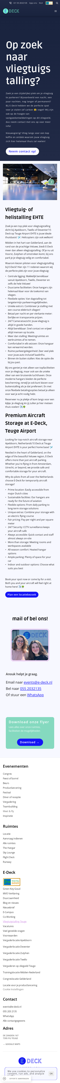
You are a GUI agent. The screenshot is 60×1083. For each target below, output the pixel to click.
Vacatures (8, 926)
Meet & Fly (8, 811)
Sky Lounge (9, 852)
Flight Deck (8, 857)
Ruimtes (10, 826)
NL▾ (41, 3)
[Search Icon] (57, 3)
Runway (7, 862)
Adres (8, 1028)
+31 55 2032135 (20, 3)
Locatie (6, 833)
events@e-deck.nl (38, 682)
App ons (33, 3)
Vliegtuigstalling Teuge (15, 921)
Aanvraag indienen (13, 838)
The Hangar (9, 847)
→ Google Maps (11, 1044)
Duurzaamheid (11, 898)
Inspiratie (8, 815)
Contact (10, 999)
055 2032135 (30, 688)
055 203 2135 (10, 1011)
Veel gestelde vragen (14, 930)
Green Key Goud (11, 888)
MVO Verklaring (11, 893)
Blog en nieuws (11, 902)
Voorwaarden (10, 935)
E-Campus (8, 912)
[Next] (51, 182)
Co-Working (9, 916)
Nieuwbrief (8, 907)
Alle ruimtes (9, 843)
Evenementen (15, 766)
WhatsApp (35, 694)
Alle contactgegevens (14, 1020)
